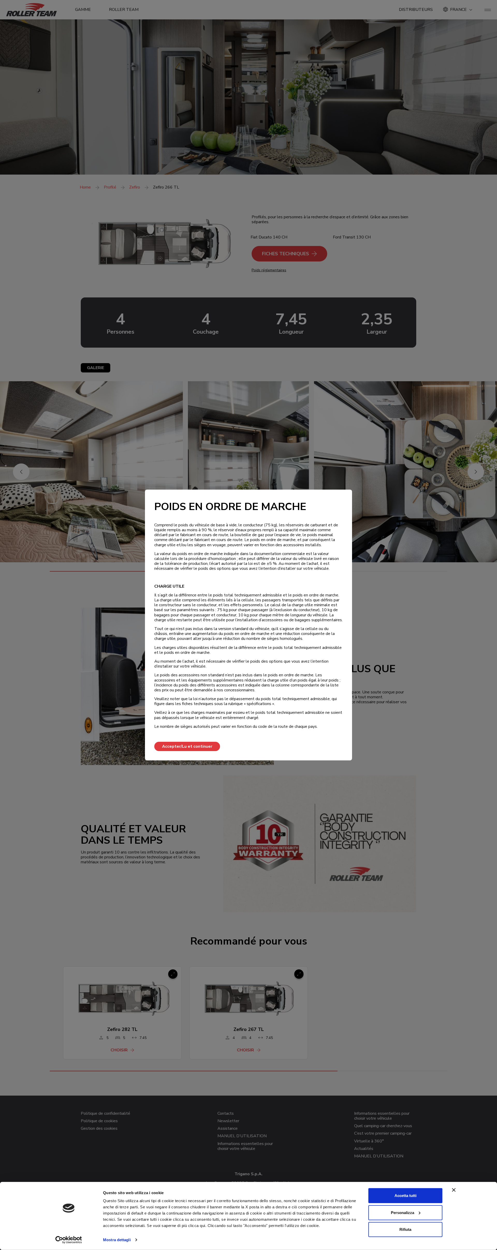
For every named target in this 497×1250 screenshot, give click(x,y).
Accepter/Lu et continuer (187, 746)
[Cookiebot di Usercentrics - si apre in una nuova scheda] (68, 1240)
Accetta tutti (405, 1195)
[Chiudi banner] (454, 1190)
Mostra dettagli (117, 1240)
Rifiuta (405, 1229)
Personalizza (402, 1212)
